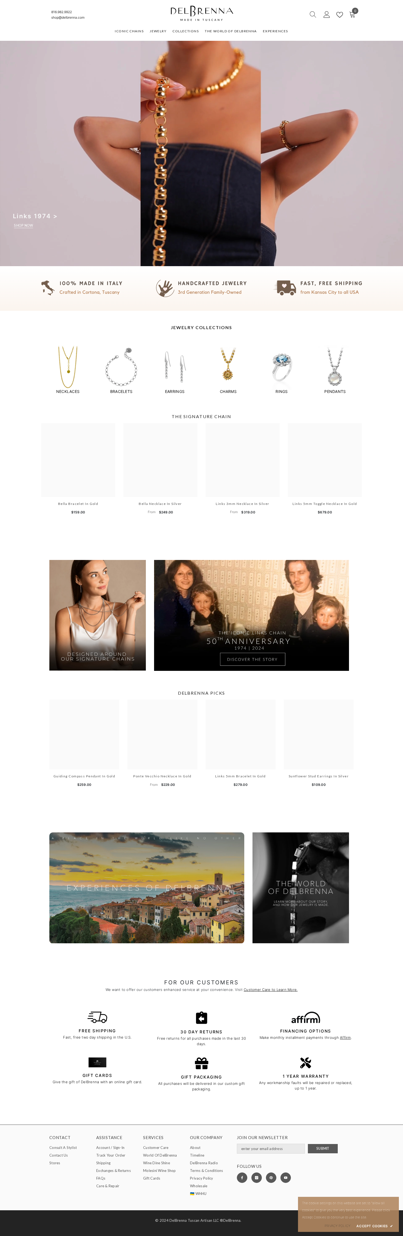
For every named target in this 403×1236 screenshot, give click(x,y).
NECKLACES (68, 391)
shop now (23, 225)
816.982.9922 (61, 12)
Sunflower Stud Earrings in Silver (319, 776)
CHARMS (228, 391)
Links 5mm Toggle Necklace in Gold (325, 504)
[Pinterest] (271, 1177)
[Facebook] (242, 1177)
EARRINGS (175, 391)
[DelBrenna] (67, 367)
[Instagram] (256, 1177)
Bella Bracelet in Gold (78, 504)
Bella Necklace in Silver (160, 504)
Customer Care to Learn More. (270, 989)
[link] (201, 288)
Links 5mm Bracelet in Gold (240, 776)
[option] (68, 369)
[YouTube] (285, 1177)
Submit (322, 1148)
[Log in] (326, 15)
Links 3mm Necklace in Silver (242, 504)
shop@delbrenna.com (67, 17)
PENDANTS (335, 391)
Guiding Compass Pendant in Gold (84, 776)
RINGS (282, 391)
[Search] (293, 15)
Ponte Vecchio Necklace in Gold (162, 776)
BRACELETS (121, 391)
